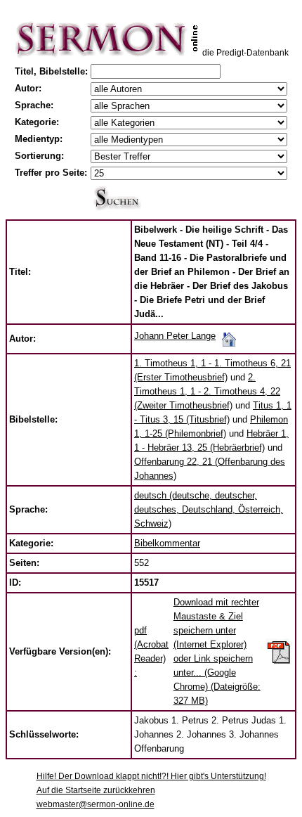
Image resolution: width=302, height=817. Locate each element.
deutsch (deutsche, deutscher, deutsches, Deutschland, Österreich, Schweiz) (208, 509)
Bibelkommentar (167, 543)
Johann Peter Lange (175, 335)
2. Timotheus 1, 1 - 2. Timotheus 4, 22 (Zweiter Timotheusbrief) (207, 391)
